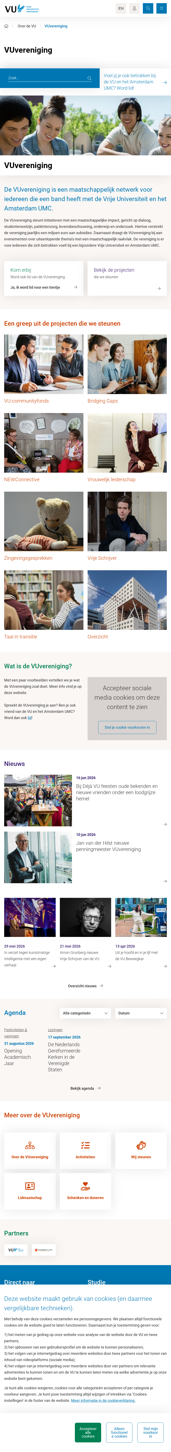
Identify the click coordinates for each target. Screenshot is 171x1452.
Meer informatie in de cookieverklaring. (103, 1400)
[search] (89, 78)
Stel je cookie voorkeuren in (127, 727)
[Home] (6, 26)
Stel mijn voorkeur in (150, 1432)
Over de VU (27, 26)
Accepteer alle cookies (88, 1432)
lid (29, 718)
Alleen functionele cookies (119, 1432)
